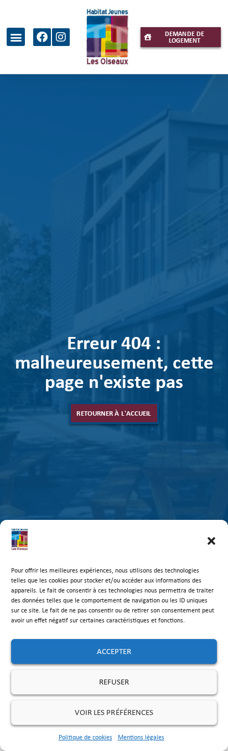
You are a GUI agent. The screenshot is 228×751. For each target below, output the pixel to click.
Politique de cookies (85, 737)
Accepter (114, 651)
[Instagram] (61, 37)
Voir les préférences (114, 712)
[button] (211, 540)
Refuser (114, 682)
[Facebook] (42, 37)
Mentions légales (141, 737)
